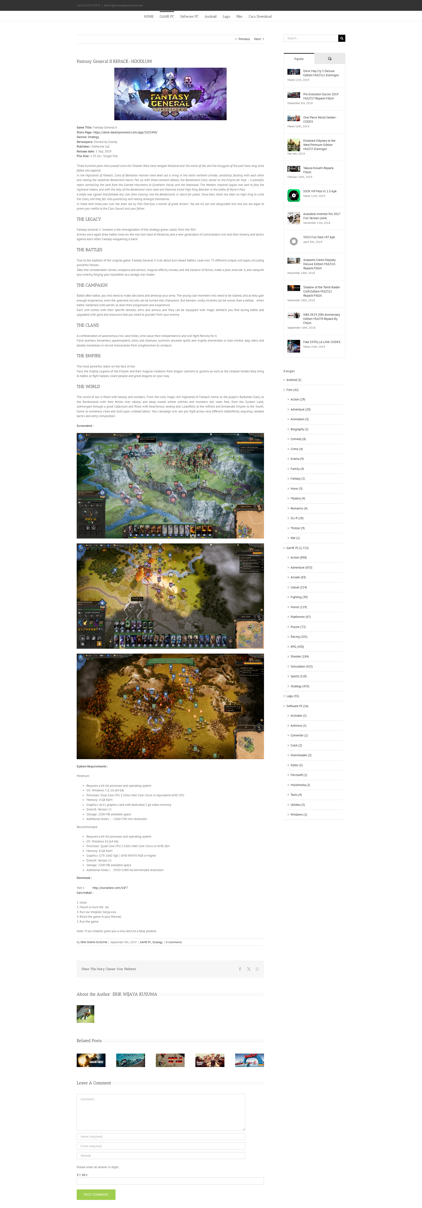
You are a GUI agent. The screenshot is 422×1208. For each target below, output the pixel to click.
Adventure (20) (301, 409)
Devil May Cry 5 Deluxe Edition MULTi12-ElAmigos (321, 73)
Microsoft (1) (299, 775)
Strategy (93, 137)
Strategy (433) (300, 686)
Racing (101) (299, 637)
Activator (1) (299, 715)
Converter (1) (299, 735)
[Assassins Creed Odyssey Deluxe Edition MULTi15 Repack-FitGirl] (293, 260)
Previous (244, 39)
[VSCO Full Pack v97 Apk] (293, 237)
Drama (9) (297, 459)
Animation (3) (300, 419)
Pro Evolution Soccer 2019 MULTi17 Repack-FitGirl (320, 96)
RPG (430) (297, 647)
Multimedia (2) (300, 785)
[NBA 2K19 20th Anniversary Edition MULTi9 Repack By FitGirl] (293, 315)
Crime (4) (297, 449)
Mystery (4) (298, 498)
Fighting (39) (299, 597)
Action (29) (298, 399)
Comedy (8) (298, 439)
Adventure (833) (301, 567)
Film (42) (292, 390)
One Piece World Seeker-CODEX (320, 119)
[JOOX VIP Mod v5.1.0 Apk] (293, 191)
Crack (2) (296, 745)
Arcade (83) (298, 577)
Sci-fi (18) (297, 518)
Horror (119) (299, 607)
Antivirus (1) (298, 725)
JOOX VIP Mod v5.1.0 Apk (320, 191)
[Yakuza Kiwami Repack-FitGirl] (293, 168)
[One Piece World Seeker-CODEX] (293, 118)
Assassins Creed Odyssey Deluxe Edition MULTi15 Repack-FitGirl (319, 264)
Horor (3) (297, 488)
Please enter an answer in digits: (98, 1167)
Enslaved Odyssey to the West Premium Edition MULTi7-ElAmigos (319, 145)
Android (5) (293, 380)
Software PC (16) (297, 706)
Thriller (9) (298, 528)
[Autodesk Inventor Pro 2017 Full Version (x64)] (293, 214)
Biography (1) (299, 429)
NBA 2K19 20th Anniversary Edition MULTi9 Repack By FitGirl (321, 319)
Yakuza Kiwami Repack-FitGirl (318, 170)
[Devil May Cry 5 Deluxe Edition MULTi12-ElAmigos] (293, 71)
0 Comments (174, 942)
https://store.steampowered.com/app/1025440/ (125, 132)
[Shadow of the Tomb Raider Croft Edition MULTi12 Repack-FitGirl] (293, 287)
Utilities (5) (298, 805)
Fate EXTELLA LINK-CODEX (321, 342)
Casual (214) (299, 587)
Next (257, 39)
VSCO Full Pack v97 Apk (319, 237)
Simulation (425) (302, 666)
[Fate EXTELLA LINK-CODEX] (293, 342)
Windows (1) (299, 814)
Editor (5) (297, 765)
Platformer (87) (301, 617)
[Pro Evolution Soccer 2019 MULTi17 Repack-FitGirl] (293, 94)
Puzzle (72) (298, 627)
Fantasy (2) (298, 478)
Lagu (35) (292, 696)
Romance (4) (299, 508)
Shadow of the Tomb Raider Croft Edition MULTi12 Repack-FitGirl (321, 291)
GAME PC (145, 942)
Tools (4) (296, 795)
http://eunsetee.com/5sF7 (110, 888)
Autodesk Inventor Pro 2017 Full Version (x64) (321, 216)
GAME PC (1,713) (297, 548)
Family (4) (297, 469)
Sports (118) (299, 676)
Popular (299, 59)
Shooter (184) (300, 656)
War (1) (295, 538)
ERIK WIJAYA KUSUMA (94, 942)
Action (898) (299, 557)
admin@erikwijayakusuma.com (123, 5)
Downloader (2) (301, 755)
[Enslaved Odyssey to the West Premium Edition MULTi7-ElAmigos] (293, 141)
